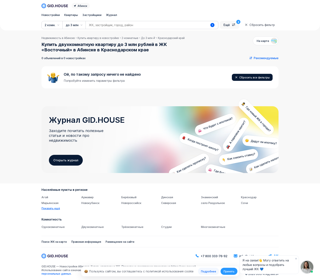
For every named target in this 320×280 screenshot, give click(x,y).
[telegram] (269, 256)
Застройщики (91, 15)
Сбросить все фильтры (254, 77)
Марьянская (50, 203)
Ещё (227, 25)
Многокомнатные (213, 227)
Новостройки (50, 15)
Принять (229, 271)
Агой (44, 197)
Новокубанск (90, 203)
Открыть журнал (65, 160)
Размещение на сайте (120, 241)
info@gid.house (250, 256)
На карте (263, 41)
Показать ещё (50, 208)
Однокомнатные (53, 227)
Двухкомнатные (92, 227)
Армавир (87, 197)
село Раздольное (213, 203)
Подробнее (208, 271)
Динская (167, 197)
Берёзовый (128, 197)
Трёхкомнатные (132, 227)
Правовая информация (86, 241)
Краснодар (248, 197)
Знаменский (209, 197)
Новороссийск (131, 203)
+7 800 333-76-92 (214, 256)
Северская (168, 203)
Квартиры (71, 15)
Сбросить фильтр (262, 25)
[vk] (276, 256)
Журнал (111, 15)
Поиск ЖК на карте (54, 241)
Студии (166, 227)
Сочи (244, 203)
